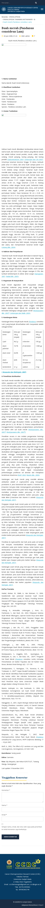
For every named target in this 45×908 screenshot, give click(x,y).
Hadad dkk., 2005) (12, 276)
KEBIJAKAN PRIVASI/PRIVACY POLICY (32, 905)
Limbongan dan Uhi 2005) (33, 159)
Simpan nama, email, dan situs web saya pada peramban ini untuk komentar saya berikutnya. (22, 828)
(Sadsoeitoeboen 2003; (15, 159)
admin (27, 36)
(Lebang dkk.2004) (8, 247)
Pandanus (19, 659)
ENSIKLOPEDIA (14, 17)
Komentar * (6, 790)
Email (3, 815)
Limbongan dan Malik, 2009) (20, 313)
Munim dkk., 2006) (33, 475)
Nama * (4, 805)
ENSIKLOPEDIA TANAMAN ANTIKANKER (17, 19)
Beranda (5, 17)
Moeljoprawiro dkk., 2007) (16, 432)
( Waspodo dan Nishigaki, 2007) (14, 372)
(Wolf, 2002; (22, 475)
